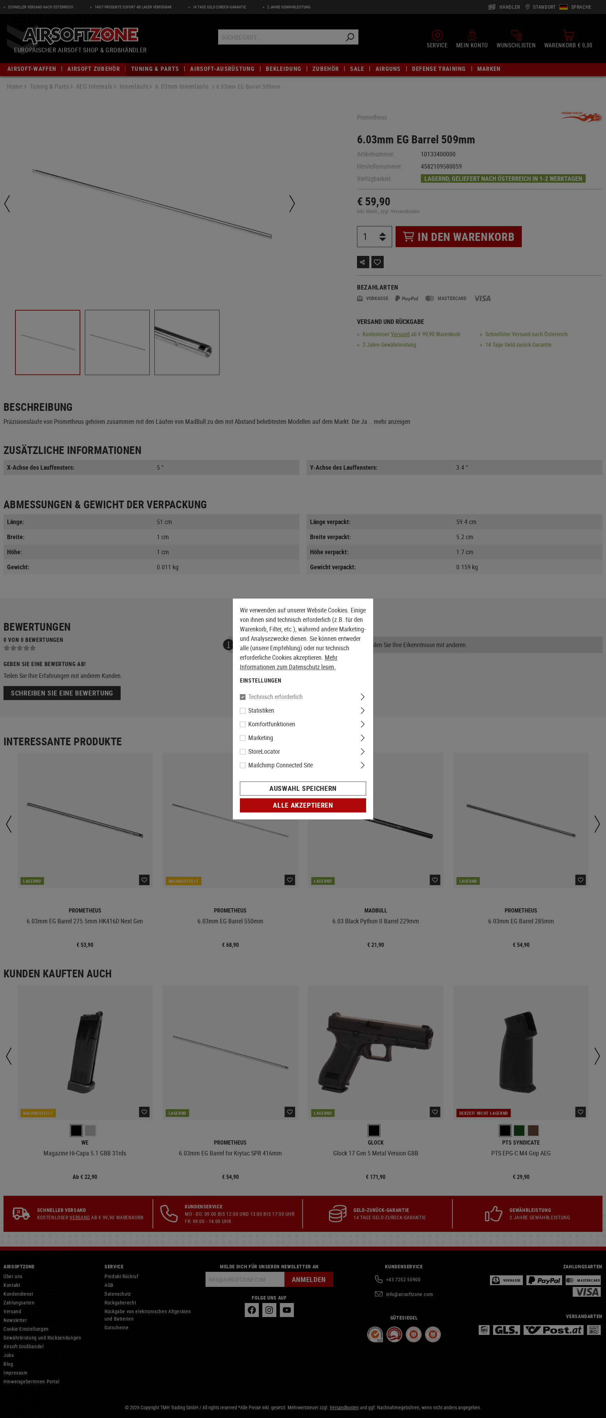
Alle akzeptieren (303, 805)
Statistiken (261, 710)
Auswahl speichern (303, 788)
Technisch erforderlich (275, 697)
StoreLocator (264, 751)
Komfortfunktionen (271, 724)
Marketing (260, 738)
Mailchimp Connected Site (280, 765)
